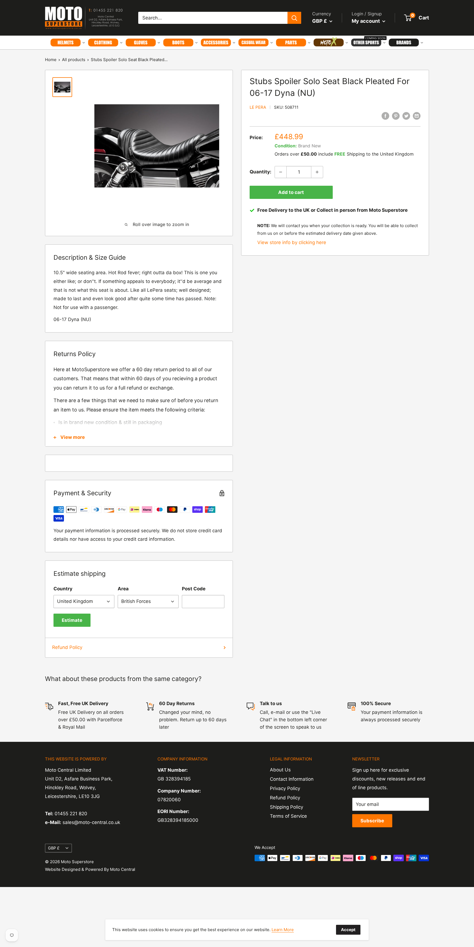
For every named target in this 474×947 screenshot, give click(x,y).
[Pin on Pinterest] (396, 115)
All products (73, 59)
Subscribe (372, 820)
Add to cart (291, 192)
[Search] (294, 18)
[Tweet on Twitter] (406, 115)
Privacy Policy (285, 788)
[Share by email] (417, 115)
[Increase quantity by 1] (317, 172)
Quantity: (260, 171)
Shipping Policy (286, 807)
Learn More (283, 929)
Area (123, 588)
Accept (348, 929)
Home (51, 59)
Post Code (193, 588)
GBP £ (54, 848)
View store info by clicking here (291, 242)
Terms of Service (288, 816)
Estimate (72, 620)
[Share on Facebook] (385, 115)
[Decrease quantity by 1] (280, 172)
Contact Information (292, 779)
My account (366, 21)
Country (62, 588)
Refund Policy (67, 647)
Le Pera (258, 107)
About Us (280, 770)
